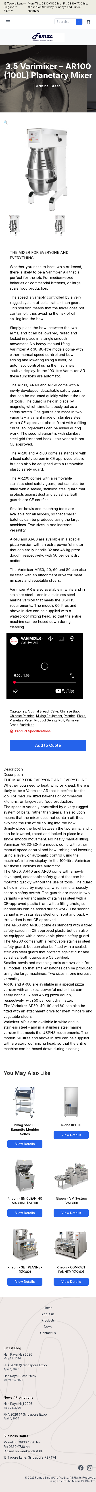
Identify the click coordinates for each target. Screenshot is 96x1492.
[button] (6, 122)
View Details (25, 1144)
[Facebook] (80, 1467)
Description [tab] (13, 769)
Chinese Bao (69, 711)
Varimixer (72, 720)
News (48, 1326)
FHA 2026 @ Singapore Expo (25, 1365)
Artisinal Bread (38, 711)
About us (48, 1314)
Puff (61, 720)
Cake (54, 711)
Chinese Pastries (22, 716)
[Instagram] (89, 1467)
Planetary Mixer (21, 720)
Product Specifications (33, 731)
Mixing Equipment (49, 716)
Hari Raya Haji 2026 (18, 1354)
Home (48, 1308)
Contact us (48, 1333)
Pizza (81, 716)
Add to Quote (48, 745)
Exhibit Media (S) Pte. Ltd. (79, 1481)
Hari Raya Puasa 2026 (20, 1376)
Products (48, 1320)
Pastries (69, 716)
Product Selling (45, 720)
